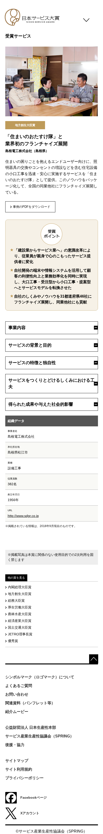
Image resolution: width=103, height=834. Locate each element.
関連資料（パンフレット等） (30, 703)
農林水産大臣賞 (19, 614)
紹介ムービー (16, 712)
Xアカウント (29, 813)
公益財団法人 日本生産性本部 (30, 727)
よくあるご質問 (18, 686)
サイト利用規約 (18, 769)
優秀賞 (13, 641)
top (93, 658)
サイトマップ (16, 761)
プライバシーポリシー (24, 778)
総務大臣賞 (16, 600)
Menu (86, 21)
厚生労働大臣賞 (19, 607)
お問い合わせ (16, 694)
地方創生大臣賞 (19, 594)
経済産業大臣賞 (19, 621)
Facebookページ (33, 797)
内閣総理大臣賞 (19, 587)
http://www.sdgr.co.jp (23, 516)
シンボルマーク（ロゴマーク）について (39, 677)
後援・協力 (14, 745)
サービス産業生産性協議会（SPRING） (39, 736)
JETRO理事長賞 (20, 634)
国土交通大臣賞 (19, 627)
